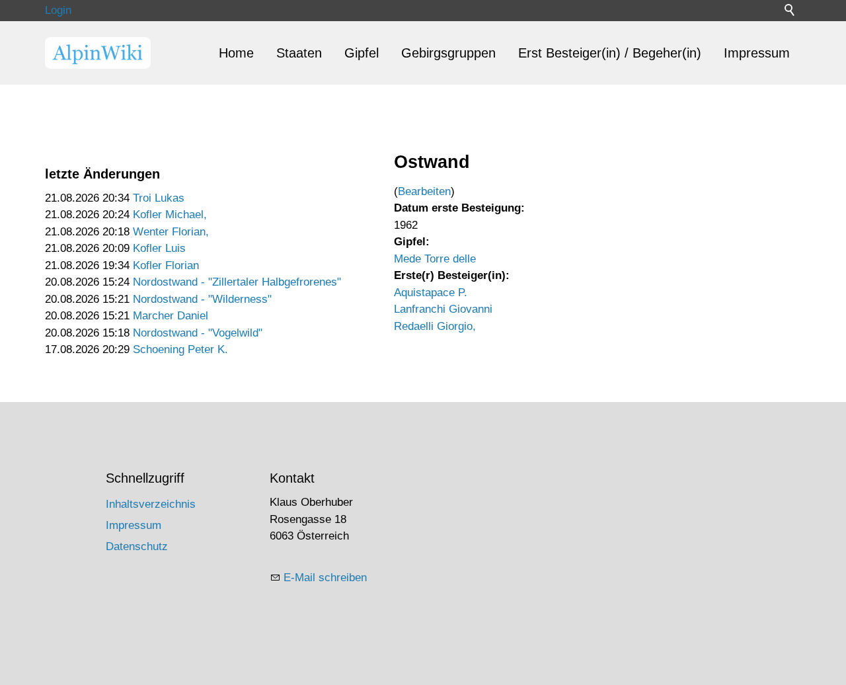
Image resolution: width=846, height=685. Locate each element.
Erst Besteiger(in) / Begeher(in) (609, 53)
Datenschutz (137, 546)
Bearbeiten (424, 191)
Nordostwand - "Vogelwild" (197, 333)
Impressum (757, 53)
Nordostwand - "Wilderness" (202, 299)
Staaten (299, 53)
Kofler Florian (166, 265)
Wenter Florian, (171, 231)
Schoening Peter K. (180, 349)
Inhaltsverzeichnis (151, 504)
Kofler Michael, (170, 214)
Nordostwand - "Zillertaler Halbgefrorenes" (237, 282)
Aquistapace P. (430, 292)
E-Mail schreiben (325, 577)
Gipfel (361, 53)
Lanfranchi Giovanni (443, 309)
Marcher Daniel (170, 315)
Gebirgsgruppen (448, 53)
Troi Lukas (158, 198)
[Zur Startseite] (98, 53)
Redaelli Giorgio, (435, 326)
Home (236, 53)
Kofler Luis (159, 248)
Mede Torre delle (435, 259)
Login (58, 10)
